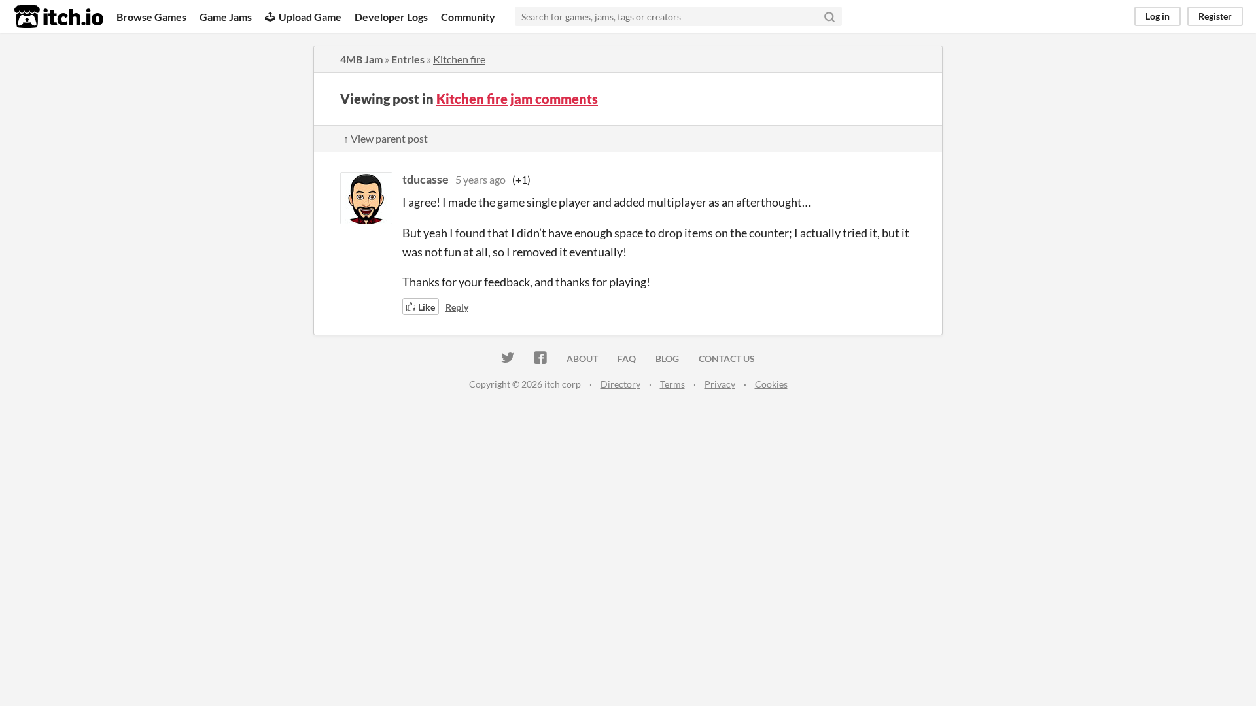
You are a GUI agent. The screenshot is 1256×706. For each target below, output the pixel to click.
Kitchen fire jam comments (517, 99)
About (582, 358)
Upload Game (310, 16)
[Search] (829, 16)
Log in (1157, 16)
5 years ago (480, 179)
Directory (620, 384)
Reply (456, 306)
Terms (672, 384)
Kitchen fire (459, 59)
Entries (408, 59)
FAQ (627, 358)
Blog (667, 358)
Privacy (720, 384)
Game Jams (226, 16)
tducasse (425, 179)
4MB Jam (361, 59)
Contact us (727, 358)
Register (1215, 16)
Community (468, 16)
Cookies (771, 384)
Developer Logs (391, 16)
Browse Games (151, 16)
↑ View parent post (385, 138)
